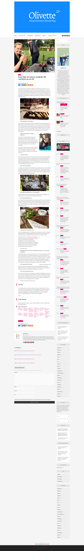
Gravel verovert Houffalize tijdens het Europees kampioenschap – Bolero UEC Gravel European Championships (64, 219)
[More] (32, 85)
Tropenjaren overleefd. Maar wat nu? (64, 244)
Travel (58, 389)
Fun (58, 361)
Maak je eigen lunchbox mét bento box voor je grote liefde (65, 116)
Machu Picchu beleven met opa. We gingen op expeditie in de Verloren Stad (65, 282)
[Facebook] (62, 35)
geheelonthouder (34, 90)
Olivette (20, 74)
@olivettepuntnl (46, 544)
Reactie (15, 372)
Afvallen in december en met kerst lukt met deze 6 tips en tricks (26, 350)
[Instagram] (64, 35)
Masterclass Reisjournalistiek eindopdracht (65, 238)
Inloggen (58, 474)
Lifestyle (58, 368)
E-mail (15, 390)
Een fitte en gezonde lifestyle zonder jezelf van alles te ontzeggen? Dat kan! (36, 315)
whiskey (35, 91)
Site (15, 394)
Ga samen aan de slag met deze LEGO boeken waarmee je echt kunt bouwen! (64, 108)
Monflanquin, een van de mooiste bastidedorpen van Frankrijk (64, 308)
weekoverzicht (59, 391)
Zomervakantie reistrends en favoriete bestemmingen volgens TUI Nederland (64, 230)
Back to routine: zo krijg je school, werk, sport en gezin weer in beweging (64, 203)
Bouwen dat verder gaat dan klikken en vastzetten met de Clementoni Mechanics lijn (64, 300)
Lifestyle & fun (22, 35)
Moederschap (38, 35)
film (58, 359)
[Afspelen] (57, 149)
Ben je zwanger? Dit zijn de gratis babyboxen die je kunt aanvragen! (63, 327)
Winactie (44, 35)
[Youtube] (69, 35)
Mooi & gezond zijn (60, 373)
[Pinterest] (67, 35)
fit (29, 92)
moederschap (59, 370)
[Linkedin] (23, 85)
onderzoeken (26, 259)
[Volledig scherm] (68, 149)
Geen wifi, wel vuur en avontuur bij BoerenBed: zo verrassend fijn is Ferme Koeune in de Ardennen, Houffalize (64, 157)
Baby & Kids (59, 347)
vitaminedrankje (27, 139)
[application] (63, 147)
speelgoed (59, 384)
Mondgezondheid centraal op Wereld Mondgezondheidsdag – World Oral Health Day (47, 315)
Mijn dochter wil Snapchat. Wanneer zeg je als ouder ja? (64, 210)
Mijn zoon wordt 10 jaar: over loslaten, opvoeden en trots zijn (64, 251)
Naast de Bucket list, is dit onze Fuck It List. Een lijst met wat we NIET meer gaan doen (29, 354)
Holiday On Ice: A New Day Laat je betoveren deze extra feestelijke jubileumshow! (64, 125)
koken (58, 366)
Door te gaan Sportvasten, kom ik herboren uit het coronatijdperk (26, 314)
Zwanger (58, 396)
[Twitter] (21, 85)
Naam (15, 386)
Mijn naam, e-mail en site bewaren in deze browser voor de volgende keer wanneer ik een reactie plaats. (32, 399)
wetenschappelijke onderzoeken (32, 238)
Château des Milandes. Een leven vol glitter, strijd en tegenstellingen (64, 316)
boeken (58, 352)
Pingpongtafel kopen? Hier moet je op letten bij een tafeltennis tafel (64, 291)
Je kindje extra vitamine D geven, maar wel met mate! (42, 314)
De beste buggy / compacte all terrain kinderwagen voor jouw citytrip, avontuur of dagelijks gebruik (65, 263)
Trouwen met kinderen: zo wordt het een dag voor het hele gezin (64, 179)
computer (58, 354)
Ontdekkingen (30, 35)
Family (15, 35)
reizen (58, 382)
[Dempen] (66, 149)
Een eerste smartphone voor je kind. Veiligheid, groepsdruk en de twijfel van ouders (64, 272)
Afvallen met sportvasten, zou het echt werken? (20, 314)
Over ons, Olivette (52, 35)
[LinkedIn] (65, 35)
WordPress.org (59, 481)
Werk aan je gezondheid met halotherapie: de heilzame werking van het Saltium (31, 315)
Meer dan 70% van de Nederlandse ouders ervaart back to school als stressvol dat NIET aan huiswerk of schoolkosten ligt (64, 191)
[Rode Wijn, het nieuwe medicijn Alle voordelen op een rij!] (34, 55)
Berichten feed (59, 476)
